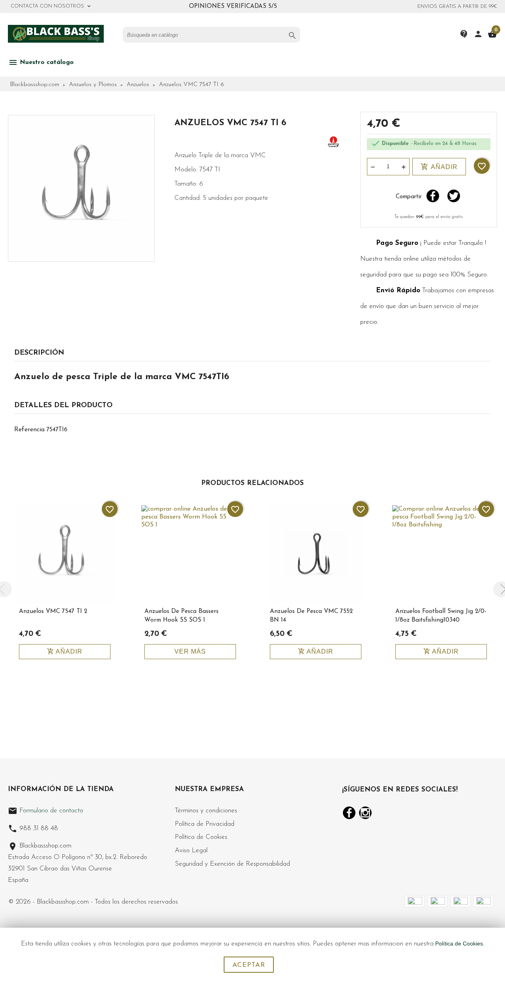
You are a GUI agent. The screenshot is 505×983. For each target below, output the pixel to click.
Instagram (365, 812)
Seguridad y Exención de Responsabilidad (232, 864)
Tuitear (454, 196)
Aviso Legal (191, 850)
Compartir (433, 196)
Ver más (190, 651)
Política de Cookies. (459, 943)
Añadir (439, 167)
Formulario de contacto (45, 810)
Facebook (349, 812)
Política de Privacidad (204, 824)
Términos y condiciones (206, 810)
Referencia (29, 430)
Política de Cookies (201, 837)
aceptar (248, 965)
